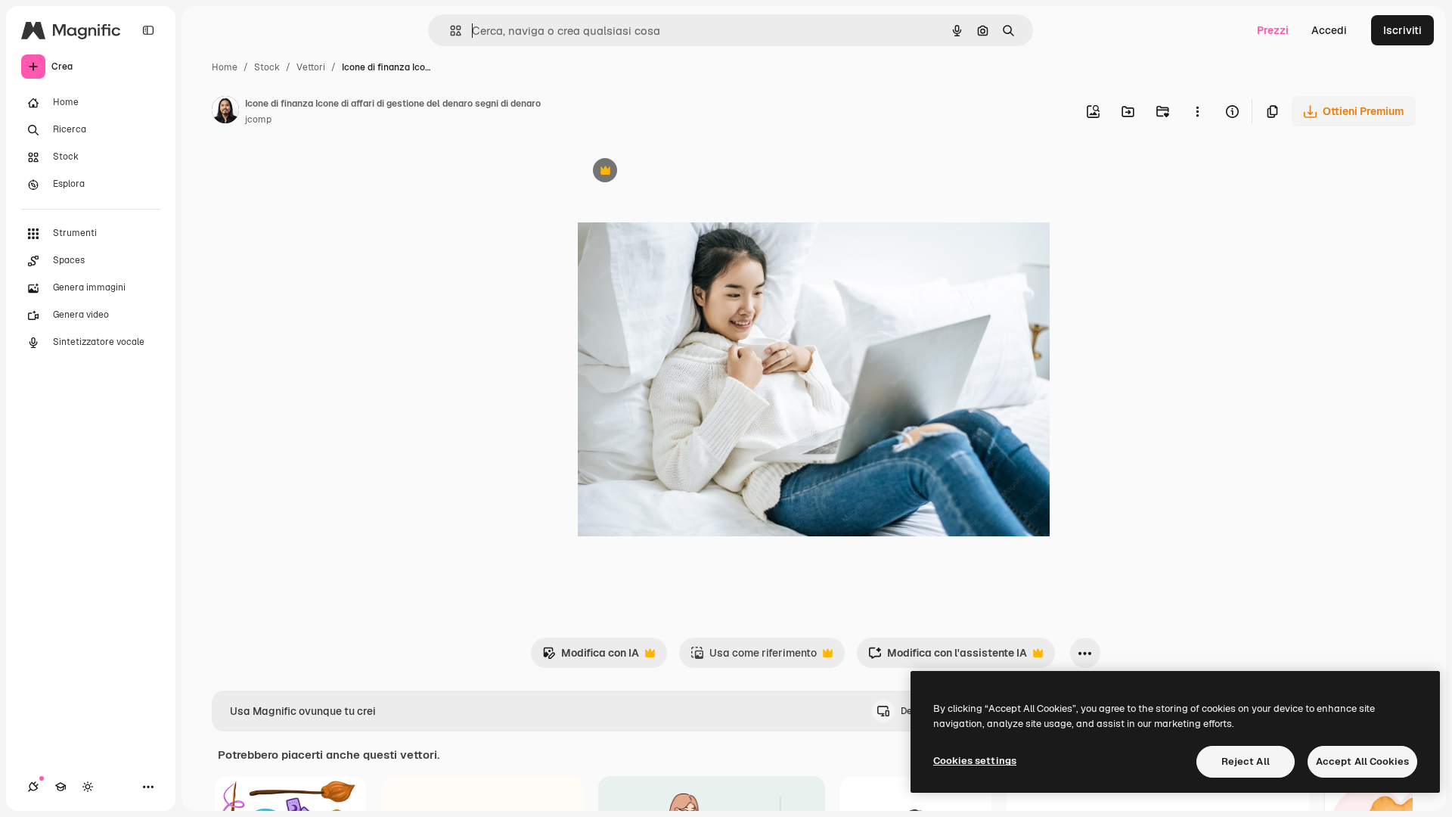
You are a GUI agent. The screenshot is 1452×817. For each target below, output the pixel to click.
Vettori (310, 67)
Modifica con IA (590, 657)
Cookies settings (974, 760)
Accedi (1329, 30)
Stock (267, 67)
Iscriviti (1402, 30)
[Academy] (60, 787)
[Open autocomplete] (449, 30)
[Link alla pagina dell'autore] (225, 112)
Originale (677, 172)
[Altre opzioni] (1197, 111)
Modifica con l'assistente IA (947, 657)
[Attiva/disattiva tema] (88, 787)
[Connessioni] (33, 787)
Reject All (1245, 761)
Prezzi (1273, 30)
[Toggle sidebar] (148, 30)
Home (224, 67)
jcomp (258, 119)
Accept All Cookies (1362, 761)
